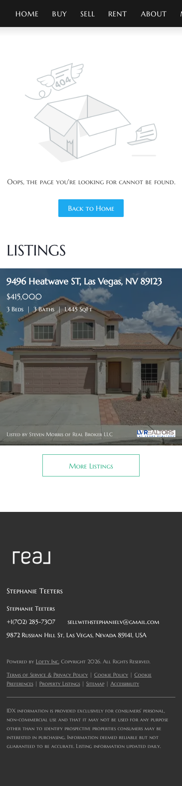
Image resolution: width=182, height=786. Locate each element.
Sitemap (95, 683)
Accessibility (124, 683)
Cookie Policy (111, 674)
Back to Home (91, 208)
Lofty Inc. (47, 661)
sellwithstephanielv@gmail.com (113, 622)
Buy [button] (59, 13)
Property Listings (59, 683)
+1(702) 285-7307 (31, 622)
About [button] (154, 13)
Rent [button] (117, 13)
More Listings (91, 465)
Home (27, 13)
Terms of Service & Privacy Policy (47, 674)
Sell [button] (87, 13)
